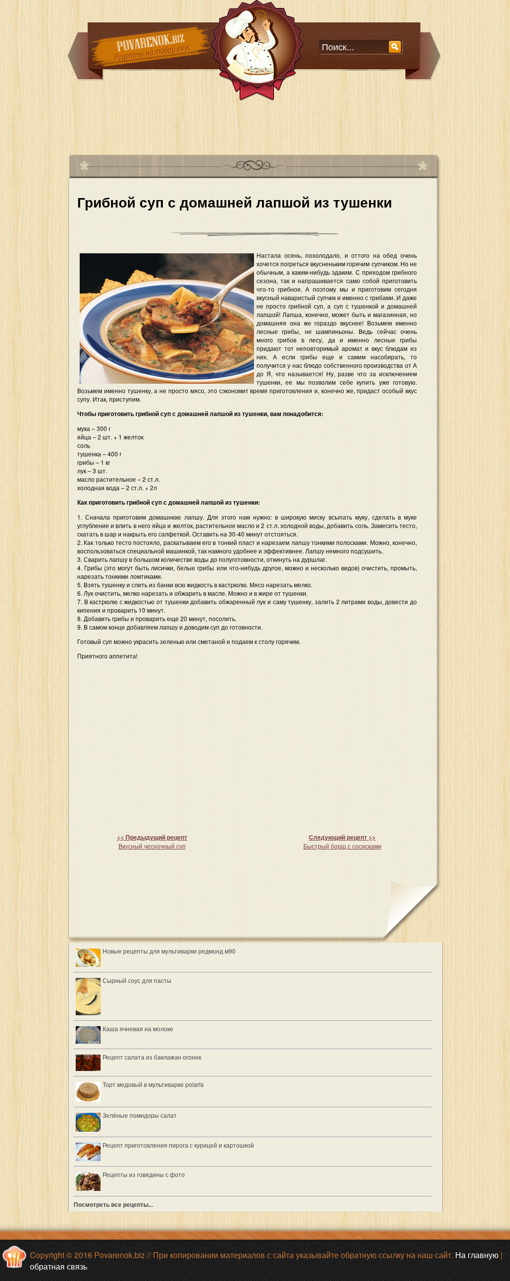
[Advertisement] (249, 124)
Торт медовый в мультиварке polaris (153, 1084)
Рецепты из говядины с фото (144, 1174)
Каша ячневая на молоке (138, 1028)
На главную (477, 1255)
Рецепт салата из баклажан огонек (152, 1057)
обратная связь (58, 1266)
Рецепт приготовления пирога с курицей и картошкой (178, 1145)
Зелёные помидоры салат (140, 1115)
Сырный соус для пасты (137, 980)
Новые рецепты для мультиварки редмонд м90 (169, 951)
